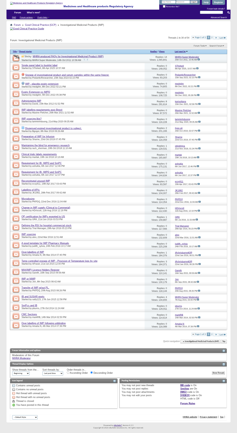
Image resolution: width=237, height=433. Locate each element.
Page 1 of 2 (200, 37)
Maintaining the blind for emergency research (45, 145)
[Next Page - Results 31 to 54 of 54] (216, 38)
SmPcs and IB (29, 305)
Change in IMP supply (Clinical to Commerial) (45, 207)
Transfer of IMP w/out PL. (35, 287)
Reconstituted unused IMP (35, 181)
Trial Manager (39, 228)
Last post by (180, 52)
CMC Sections (29, 314)
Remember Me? (172, 7)
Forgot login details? (216, 9)
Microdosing (27, 198)
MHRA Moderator (21, 358)
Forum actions (26, 17)
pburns (35, 308)
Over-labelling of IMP (32, 252)
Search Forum (215, 46)
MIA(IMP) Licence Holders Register (40, 269)
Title (15, 52)
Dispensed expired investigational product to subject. (53, 128)
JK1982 (36, 192)
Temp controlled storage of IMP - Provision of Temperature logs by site (59, 261)
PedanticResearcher (42, 78)
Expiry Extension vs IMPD (35, 92)
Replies (153, 52)
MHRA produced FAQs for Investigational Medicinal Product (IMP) (68, 56)
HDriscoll (36, 210)
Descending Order (103, 372)
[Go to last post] (199, 60)
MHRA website (190, 417)
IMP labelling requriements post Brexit (41, 109)
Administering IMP (31, 100)
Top (223, 342)
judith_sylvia (38, 246)
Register (218, 2)
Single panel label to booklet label (39, 65)
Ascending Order (78, 372)
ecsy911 (36, 184)
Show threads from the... (25, 369)
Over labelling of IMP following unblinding (43, 323)
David (35, 103)
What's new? (33, 12)
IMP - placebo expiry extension (42, 83)
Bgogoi (35, 131)
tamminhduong (39, 121)
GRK (34, 219)
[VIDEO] (184, 395)
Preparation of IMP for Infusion (37, 136)
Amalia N (36, 255)
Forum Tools (199, 46)
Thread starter (25, 52)
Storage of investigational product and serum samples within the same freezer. (67, 75)
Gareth (35, 272)
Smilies (184, 388)
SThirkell (36, 68)
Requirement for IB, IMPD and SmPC (41, 163)
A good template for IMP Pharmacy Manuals (45, 243)
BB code (185, 385)
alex (34, 237)
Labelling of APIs (30, 189)
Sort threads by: (51, 369)
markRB (36, 317)
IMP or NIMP (28, 278)
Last (221, 38)
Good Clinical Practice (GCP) (40, 25)
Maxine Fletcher (40, 112)
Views (162, 52)
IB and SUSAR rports (32, 296)
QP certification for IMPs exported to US (43, 216)
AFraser (36, 264)
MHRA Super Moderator (44, 60)
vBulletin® (118, 425)
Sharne (36, 139)
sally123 (36, 299)
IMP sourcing (28, 234)
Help (206, 2)
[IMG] (183, 392)
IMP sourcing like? (31, 118)
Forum (17, 12)
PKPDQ (36, 201)
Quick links (42, 17)
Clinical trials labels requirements (39, 154)
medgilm (36, 86)
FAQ (14, 17)
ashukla (36, 166)
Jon (34, 281)
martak (35, 157)
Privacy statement (208, 417)
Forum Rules (187, 403)
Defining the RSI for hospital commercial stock (46, 225)
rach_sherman (39, 148)
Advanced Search (219, 17)
